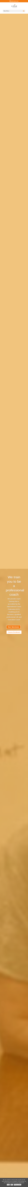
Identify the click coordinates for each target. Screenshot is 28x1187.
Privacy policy (17, 1184)
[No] (26, 1182)
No (11, 1184)
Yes (8, 1184)
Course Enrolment (14, 632)
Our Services (13, 627)
